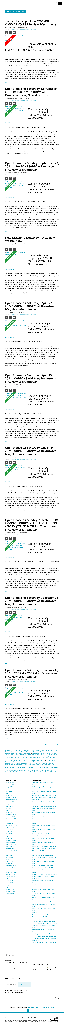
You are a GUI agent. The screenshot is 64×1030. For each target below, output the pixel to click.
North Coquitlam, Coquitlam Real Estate (42, 763)
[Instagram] (53, 969)
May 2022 (9, 885)
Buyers (34, 967)
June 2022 (9, 883)
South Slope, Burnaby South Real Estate (27, 766)
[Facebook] (48, 969)
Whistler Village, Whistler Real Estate (40, 771)
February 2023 (11, 865)
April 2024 (9, 836)
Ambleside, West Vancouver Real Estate (21, 749)
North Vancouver (37, 885)
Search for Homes (38, 964)
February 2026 (11, 797)
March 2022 (10, 889)
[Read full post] (16, 41)
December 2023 (11, 844)
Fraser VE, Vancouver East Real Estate (37, 757)
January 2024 (10, 842)
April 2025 (9, 810)
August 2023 (10, 853)
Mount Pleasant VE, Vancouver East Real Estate (22, 763)
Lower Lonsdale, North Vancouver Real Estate (15, 760)
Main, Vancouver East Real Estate (43, 865)
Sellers (34, 969)
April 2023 (9, 861)
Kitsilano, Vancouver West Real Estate (31, 759)
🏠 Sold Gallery (51, 967)
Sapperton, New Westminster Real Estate (37, 764)
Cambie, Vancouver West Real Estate (26, 750)
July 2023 (9, 855)
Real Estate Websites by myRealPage (46, 1007)
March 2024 (10, 838)
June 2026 (9, 789)
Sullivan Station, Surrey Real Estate (46, 766)
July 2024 (9, 829)
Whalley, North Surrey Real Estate (24, 771)
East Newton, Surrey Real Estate (16, 756)
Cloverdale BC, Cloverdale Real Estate (34, 751)
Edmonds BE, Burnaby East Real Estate (33, 756)
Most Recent (10, 782)
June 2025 (9, 806)
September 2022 (11, 876)
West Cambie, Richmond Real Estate (44, 921)
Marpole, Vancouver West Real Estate (17, 761)
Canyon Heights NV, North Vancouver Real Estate (47, 750)
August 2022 (10, 878)
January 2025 (10, 817)
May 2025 (9, 808)
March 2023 (10, 863)
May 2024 (9, 834)
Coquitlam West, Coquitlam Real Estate (41, 753)
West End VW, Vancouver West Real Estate (37, 770)
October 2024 (10, 823)
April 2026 (9, 793)
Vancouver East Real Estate (41, 915)
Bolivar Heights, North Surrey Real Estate (40, 749)
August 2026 (10, 785)
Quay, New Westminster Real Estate (19, 764)
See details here (10, 55)
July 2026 (9, 787)
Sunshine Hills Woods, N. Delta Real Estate (15, 767)
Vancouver (48, 767)
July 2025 (9, 804)
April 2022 (9, 887)
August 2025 (10, 802)
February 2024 (11, 840)
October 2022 (10, 874)
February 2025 (11, 814)
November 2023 (11, 846)
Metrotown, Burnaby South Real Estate (44, 874)
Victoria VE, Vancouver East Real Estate (34, 768)
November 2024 (11, 821)
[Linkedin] (50, 969)
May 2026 (9, 791)
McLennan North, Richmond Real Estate (36, 761)
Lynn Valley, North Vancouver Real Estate (36, 760)
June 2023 (9, 857)
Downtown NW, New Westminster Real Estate (23, 29)
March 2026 (10, 795)
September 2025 (11, 799)
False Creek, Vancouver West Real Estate (18, 757)
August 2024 (10, 827)
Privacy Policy (54, 998)
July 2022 (9, 880)
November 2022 (11, 872)
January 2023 (10, 868)
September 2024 (11, 825)
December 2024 (11, 819)
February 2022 (11, 891)
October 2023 (10, 848)
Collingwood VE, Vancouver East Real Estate (21, 753)
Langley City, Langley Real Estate (48, 759)
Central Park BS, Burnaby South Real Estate (15, 751)
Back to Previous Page (17, 11)
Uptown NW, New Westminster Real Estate (35, 767)
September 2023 (11, 851)
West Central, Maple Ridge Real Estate (17, 770)
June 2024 (9, 831)
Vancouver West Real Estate (17, 768)
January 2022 (10, 893)
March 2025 (10, 812)
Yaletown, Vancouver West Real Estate (28, 773)
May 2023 (9, 859)
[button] (15, 11)
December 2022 (11, 870)
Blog (48, 964)
